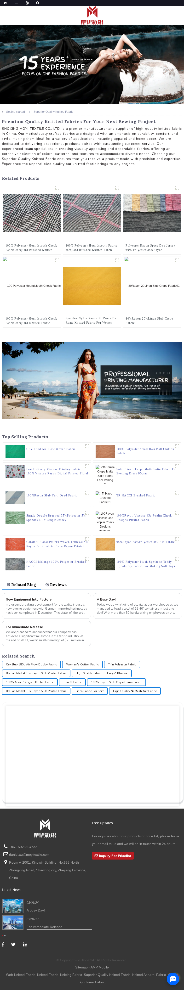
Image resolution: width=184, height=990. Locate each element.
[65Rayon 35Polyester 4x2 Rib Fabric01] (177, 539)
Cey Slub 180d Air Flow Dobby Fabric (31, 664)
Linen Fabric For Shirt (90, 691)
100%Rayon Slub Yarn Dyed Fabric (51, 495)
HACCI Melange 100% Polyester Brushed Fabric (56, 564)
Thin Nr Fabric (72, 682)
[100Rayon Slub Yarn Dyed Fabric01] (87, 492)
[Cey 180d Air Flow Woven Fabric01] (87, 446)
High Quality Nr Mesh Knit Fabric (135, 691)
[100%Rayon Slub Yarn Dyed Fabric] (15, 497)
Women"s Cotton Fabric (82, 664)
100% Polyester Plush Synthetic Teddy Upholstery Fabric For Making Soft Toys (145, 564)
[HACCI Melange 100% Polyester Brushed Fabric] (15, 564)
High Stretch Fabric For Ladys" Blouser (102, 673)
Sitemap (81, 967)
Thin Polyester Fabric (122, 664)
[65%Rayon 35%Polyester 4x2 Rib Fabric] (105, 544)
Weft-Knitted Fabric (20, 975)
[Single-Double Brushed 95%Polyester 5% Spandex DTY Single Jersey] (15, 517)
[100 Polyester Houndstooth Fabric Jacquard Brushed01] (117, 187)
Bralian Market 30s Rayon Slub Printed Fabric (36, 673)
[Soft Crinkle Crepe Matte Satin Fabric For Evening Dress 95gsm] (105, 474)
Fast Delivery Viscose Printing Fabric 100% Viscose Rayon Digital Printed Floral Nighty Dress (57, 471)
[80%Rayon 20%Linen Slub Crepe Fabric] (152, 285)
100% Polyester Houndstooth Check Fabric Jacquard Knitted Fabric (31, 321)
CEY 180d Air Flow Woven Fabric (51, 449)
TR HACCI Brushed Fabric (135, 495)
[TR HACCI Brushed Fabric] (105, 497)
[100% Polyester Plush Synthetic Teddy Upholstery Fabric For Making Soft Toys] (105, 564)
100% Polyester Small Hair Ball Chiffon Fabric (145, 451)
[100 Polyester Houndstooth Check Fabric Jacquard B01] (57, 187)
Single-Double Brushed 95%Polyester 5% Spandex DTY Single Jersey (56, 518)
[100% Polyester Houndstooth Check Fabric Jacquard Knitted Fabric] (32, 285)
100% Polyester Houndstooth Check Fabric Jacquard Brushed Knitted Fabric (31, 248)
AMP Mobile (100, 967)
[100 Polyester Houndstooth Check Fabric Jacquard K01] (57, 260)
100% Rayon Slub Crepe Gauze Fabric (116, 682)
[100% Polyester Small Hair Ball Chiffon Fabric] (105, 451)
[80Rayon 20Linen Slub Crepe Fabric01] (177, 260)
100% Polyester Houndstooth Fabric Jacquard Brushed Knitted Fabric (92, 248)
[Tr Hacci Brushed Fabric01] (177, 492)
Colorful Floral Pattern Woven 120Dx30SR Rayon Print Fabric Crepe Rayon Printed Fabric (57, 544)
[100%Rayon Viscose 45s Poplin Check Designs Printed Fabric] (105, 521)
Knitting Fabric (71, 975)
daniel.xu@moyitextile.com (29, 854)
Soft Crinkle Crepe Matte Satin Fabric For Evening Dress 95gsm (146, 471)
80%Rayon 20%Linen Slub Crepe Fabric (149, 321)
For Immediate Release (24, 627)
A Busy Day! (106, 599)
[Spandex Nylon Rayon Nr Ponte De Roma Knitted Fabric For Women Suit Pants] (92, 285)
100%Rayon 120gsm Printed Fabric (30, 682)
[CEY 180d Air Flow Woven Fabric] (15, 451)
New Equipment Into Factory (29, 599)
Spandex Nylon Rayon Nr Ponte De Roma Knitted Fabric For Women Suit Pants (91, 321)
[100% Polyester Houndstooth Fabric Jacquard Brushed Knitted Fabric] (92, 212)
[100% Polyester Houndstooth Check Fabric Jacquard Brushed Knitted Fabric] (32, 212)
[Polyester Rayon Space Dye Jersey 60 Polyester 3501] (177, 187)
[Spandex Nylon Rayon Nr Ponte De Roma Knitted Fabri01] (117, 260)
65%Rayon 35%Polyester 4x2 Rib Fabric (145, 542)
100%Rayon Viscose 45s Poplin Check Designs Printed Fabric (144, 518)
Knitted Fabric (47, 975)
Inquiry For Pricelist (115, 856)
